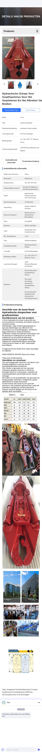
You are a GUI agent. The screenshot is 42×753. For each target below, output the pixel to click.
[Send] (39, 749)
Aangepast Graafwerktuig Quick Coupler (22, 689)
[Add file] (2, 749)
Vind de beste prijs (11, 110)
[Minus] (39, 702)
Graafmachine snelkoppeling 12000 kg (17, 692)
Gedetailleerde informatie (11, 161)
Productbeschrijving (30, 161)
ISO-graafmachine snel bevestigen (15, 695)
